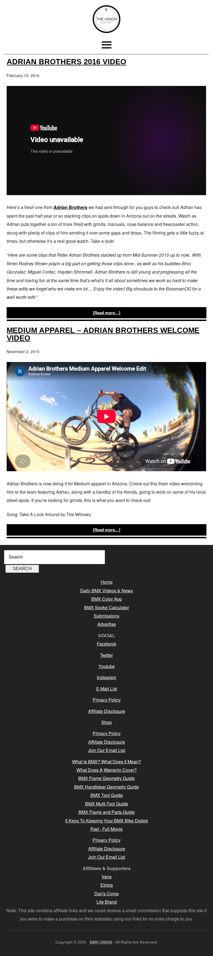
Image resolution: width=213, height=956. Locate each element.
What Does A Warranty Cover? (107, 770)
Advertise (106, 624)
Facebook (106, 644)
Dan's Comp (106, 893)
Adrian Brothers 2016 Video (66, 61)
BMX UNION (106, 19)
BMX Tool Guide (106, 795)
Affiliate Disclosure (106, 711)
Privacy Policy (107, 700)
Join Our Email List (106, 750)
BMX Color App (106, 599)
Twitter (106, 655)
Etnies (106, 885)
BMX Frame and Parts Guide (106, 812)
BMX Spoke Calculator (106, 607)
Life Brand (107, 902)
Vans (106, 876)
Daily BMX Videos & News (106, 590)
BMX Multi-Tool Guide (106, 804)
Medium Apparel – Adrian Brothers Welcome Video (103, 334)
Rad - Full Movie (106, 829)
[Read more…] (106, 312)
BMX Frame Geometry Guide (106, 778)
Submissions (106, 616)
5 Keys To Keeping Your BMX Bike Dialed (106, 820)
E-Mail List (106, 688)
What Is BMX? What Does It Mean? (106, 761)
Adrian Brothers (70, 207)
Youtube (106, 666)
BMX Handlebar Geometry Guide (106, 787)
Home (107, 582)
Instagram (106, 677)
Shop (106, 722)
